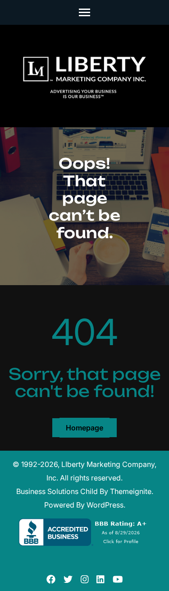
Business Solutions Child (57, 491)
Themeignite (130, 491)
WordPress (105, 504)
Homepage (84, 427)
